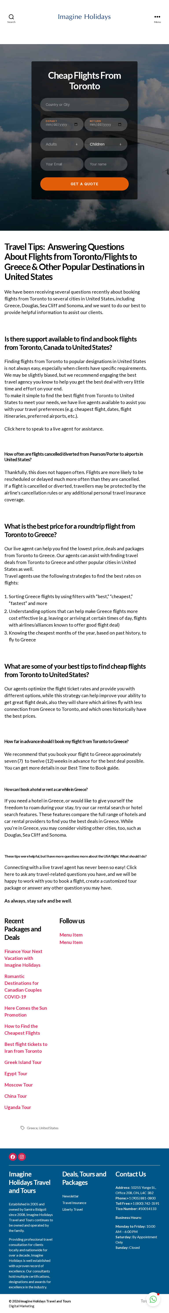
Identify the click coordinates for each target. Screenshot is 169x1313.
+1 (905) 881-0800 (141, 1198)
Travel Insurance (74, 1203)
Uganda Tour (17, 1107)
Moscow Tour (18, 1084)
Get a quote (84, 184)
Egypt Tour (15, 1073)
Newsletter (70, 1196)
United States (49, 1128)
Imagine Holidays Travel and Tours (45, 1301)
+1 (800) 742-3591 (144, 1203)
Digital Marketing (21, 1306)
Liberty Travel (72, 1209)
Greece (32, 1128)
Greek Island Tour (23, 1062)
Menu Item (71, 934)
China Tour (15, 1096)
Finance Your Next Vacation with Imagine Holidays (23, 958)
